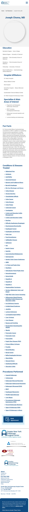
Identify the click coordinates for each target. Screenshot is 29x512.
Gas (7, 245)
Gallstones (9, 243)
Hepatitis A (9, 279)
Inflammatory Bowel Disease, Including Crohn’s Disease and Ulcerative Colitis (14, 299)
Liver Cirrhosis (10, 317)
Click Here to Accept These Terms (11, 510)
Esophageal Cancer (11, 229)
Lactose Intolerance (11, 312)
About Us (3, 474)
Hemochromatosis (11, 273)
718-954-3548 (6, 489)
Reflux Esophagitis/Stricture (14, 355)
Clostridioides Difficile (12, 196)
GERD (7, 262)
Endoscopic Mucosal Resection (14, 381)
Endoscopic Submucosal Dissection (16, 383)
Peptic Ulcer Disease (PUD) (13, 341)
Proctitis (8, 347)
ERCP (7, 389)
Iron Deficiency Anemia (12, 303)
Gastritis (8, 251)
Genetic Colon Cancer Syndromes (15, 259)
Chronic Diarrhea (10, 193)
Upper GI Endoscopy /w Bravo (14, 410)
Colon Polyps (9, 205)
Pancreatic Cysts (10, 336)
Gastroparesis (10, 256)
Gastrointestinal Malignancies (14, 254)
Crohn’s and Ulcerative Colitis (14, 217)
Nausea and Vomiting (12, 323)
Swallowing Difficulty (11, 363)
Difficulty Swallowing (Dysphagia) (15, 223)
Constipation (9, 210)
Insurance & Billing (5, 481)
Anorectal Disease (11, 180)
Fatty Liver (9, 234)
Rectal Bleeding (10, 349)
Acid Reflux (9, 177)
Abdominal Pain (10, 171)
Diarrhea (8, 220)
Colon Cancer (9, 199)
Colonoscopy (9, 378)
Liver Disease (9, 320)
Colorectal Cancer (11, 207)
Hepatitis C (9, 284)
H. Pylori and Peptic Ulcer (13, 265)
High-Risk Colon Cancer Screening (15, 294)
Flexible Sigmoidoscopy (12, 394)
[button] (27, 3)
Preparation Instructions (7, 479)
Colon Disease (10, 202)
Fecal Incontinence (11, 237)
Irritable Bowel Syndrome (13, 306)
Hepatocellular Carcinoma (13, 287)
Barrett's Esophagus (11, 185)
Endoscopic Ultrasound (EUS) (14, 386)
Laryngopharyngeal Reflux (13, 314)
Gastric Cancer (10, 248)
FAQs (2, 484)
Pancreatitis (9, 338)
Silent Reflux (9, 358)
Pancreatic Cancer (11, 333)
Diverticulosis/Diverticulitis (13, 226)
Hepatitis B (9, 282)
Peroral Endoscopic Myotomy (14, 404)
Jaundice (8, 309)
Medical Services (5, 478)
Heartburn (8, 268)
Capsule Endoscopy (11, 375)
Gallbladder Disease (11, 240)
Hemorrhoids (9, 276)
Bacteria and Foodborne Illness (14, 182)
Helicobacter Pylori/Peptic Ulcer (15, 270)
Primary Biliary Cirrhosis (13, 344)
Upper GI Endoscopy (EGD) (13, 407)
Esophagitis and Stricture (13, 231)
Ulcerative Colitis (10, 366)
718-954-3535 (8, 488)
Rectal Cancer (10, 352)
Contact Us (3, 473)
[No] (26, 500)
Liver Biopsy (9, 397)
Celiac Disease (10, 191)
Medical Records (5, 482)
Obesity (8, 330)
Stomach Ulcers (10, 361)
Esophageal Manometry (12, 392)
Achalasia (8, 174)
